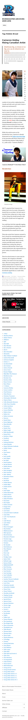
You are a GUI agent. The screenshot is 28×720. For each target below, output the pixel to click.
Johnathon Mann (8, 476)
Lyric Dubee (7, 522)
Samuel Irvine (7, 577)
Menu (4, 25)
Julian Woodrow (8, 498)
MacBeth (6, 524)
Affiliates (6, 339)
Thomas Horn (7, 633)
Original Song (8, 282)
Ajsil (5, 341)
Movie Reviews (8, 535)
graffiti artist (8, 280)
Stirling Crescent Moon (7, 285)
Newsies (6, 543)
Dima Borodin (7, 424)
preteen (19, 282)
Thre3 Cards (7, 635)
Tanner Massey (8, 619)
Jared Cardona (8, 462)
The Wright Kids (8, 623)
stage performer (18, 283)
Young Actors (7, 667)
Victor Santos (7, 663)
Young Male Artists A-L (12, 277)
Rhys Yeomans (8, 569)
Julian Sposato (8, 496)
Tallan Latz (7, 617)
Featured (4, 277)
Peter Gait (6, 553)
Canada (19, 279)
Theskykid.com (8, 627)
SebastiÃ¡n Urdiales (9, 587)
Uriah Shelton (8, 661)
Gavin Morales (8, 444)
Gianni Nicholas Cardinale (11, 446)
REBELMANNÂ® (8, 565)
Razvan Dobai (7, 563)
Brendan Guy (7, 378)
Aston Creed (7, 370)
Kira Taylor (7, 502)
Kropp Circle (7, 506)
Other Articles (6, 704)
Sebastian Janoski (9, 585)
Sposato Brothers (8, 603)
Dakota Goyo (7, 412)
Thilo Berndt (7, 629)
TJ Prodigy (6, 639)
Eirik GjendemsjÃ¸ (9, 432)
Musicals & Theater (9, 537)
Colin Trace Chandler (9, 404)
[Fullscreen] (24, 309)
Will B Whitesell (8, 665)
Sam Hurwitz (7, 571)
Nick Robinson (8, 547)
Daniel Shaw (7, 420)
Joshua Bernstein (8, 492)
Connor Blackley (8, 410)
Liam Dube (7, 514)
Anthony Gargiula (9, 360)
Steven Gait (7, 607)
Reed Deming (7, 567)
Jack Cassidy (7, 456)
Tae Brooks (7, 613)
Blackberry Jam (8, 376)
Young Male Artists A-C (10, 673)
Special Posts (7, 599)
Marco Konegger (8, 526)
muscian (18, 280)
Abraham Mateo (8, 335)
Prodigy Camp (7, 557)
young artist (20, 285)
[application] (14, 304)
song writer (11, 283)
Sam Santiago (7, 573)
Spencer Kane (7, 601)
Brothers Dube (8, 380)
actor (20, 277)
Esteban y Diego (8, 436)
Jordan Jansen (8, 486)
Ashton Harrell (8, 368)
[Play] (4, 309)
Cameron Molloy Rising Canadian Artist (13, 41)
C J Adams (6, 386)
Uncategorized (8, 659)
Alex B (5, 349)
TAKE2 (5, 615)
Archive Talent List (7, 700)
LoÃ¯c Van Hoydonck (9, 516)
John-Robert (7, 474)
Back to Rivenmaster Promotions (11, 686)
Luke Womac (7, 520)
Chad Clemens (8, 392)
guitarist (13, 280)
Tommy (6, 641)
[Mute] (21, 309)
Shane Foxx (7, 589)
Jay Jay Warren (8, 464)
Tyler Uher (7, 655)
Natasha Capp (7, 539)
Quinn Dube (7, 559)
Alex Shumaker (8, 351)
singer (6, 283)
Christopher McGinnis (10, 398)
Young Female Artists (10, 669)
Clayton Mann (8, 400)
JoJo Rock (6, 480)
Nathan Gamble (8, 541)
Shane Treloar (8, 591)
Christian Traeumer (9, 396)
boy (22, 277)
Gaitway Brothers (8, 442)
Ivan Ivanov (7, 452)
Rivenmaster (7, 276)
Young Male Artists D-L (10, 677)
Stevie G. (6, 609)
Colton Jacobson (8, 406)
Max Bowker (7, 529)
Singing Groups (8, 595)
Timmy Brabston (8, 637)
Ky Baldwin (7, 508)
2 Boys (5, 333)
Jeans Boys (7, 468)
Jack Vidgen (7, 458)
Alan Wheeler (7, 345)
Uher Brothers (8, 657)
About (4, 693)
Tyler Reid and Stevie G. (10, 653)
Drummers (7, 426)
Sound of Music (8, 597)
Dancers (6, 418)
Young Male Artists (9, 671)
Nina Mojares (7, 549)
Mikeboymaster (8, 531)
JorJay (5, 488)
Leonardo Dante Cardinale (11, 512)
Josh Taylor (7, 490)
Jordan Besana (8, 482)
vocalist (15, 285)
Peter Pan (6, 555)
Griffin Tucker (8, 448)
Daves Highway (8, 422)
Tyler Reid (6, 651)
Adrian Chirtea (8, 337)
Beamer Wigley (8, 372)
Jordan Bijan (7, 484)
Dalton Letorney (8, 416)
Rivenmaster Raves (7, 690)
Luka (5, 518)
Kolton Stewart (8, 504)
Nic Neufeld (7, 545)
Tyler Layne (7, 649)
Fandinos (6, 438)
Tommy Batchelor (9, 643)
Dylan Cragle (7, 430)
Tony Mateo (7, 645)
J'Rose (5, 454)
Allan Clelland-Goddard (10, 355)
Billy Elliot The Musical (10, 374)
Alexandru (6, 353)
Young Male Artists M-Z (10, 679)
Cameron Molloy (21, 276)
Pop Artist (14, 282)
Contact (4, 711)
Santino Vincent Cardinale (11, 579)
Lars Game (7, 510)
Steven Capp (7, 605)
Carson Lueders (8, 390)
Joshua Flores (7, 494)
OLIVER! (6, 551)
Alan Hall (6, 343)
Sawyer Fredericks (9, 581)
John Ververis (7, 472)
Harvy (5, 450)
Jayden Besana (8, 466)
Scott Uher (7, 583)
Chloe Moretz (7, 394)
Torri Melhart (7, 647)
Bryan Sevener (8, 382)
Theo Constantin (8, 625)
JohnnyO (6, 478)
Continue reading (7, 272)
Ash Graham (7, 366)
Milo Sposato (7, 533)
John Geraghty (8, 470)
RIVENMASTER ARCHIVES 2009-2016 (11, 715)
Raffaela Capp (7, 561)
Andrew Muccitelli (9, 357)
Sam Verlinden (8, 575)
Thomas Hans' (8, 631)
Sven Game (7, 611)
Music (21, 280)
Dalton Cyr (7, 414)
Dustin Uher (7, 428)
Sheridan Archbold (9, 593)
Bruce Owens (5, 279)
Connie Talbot (8, 408)
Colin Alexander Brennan (11, 402)
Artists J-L (7, 362)
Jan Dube (6, 460)
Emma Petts (7, 434)
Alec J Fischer (7, 347)
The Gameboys (8, 621)
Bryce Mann (7, 384)
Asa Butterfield (8, 364)
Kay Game (6, 500)
